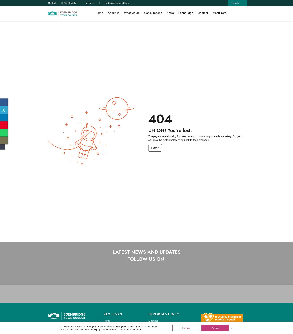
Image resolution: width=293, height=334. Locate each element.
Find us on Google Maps (117, 3)
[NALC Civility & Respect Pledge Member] (222, 317)
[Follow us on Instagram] (149, 273)
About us (113, 12)
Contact (203, 12)
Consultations (153, 12)
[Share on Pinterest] (4, 125)
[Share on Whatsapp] (4, 133)
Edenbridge (185, 12)
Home (99, 12)
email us (90, 3)
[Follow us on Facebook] (136, 273)
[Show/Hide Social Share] (2, 147)
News (170, 12)
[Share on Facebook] (4, 102)
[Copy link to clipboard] (4, 140)
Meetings (153, 321)
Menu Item (219, 12)
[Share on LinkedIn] (4, 117)
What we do (132, 12)
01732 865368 (68, 3)
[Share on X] (4, 110)
